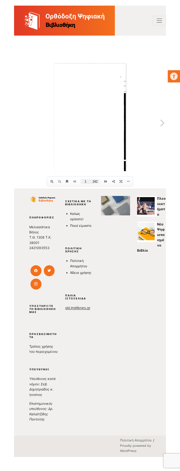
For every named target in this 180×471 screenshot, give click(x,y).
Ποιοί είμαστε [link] (81, 226)
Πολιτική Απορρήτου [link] (136, 440)
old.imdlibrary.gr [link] (77, 308)
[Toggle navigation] (159, 20)
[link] (174, 76)
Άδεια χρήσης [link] (80, 273)
